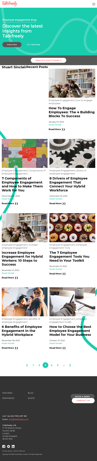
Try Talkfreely (33, 45)
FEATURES (7, 393)
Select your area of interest (47, 60)
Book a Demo (82, 396)
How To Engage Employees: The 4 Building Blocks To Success (72, 112)
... (64, 365)
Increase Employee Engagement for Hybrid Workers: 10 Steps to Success (22, 259)
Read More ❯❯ (57, 129)
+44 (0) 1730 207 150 (17, 416)
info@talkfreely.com (19, 419)
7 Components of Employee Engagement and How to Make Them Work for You (22, 184)
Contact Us (83, 401)
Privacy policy (7, 451)
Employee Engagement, (62, 100)
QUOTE (31, 398)
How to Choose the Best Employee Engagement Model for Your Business (70, 331)
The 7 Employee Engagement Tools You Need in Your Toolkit (69, 256)
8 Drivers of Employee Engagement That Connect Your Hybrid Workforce (68, 184)
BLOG (30, 393)
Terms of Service (19, 451)
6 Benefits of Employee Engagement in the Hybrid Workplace (22, 331)
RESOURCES (8, 398)
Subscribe (12, 45)
